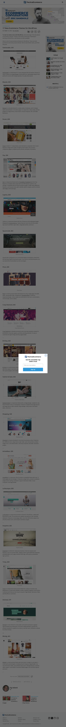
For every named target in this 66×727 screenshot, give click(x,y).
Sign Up (33, 369)
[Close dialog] (46, 355)
